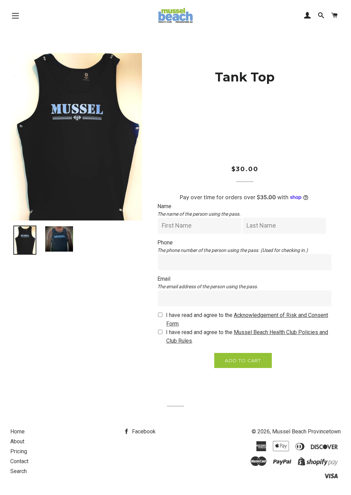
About (17, 441)
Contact (19, 461)
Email (163, 279)
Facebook (143, 431)
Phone (165, 242)
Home (17, 431)
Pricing (18, 451)
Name (164, 206)
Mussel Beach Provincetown (306, 431)
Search (18, 471)
